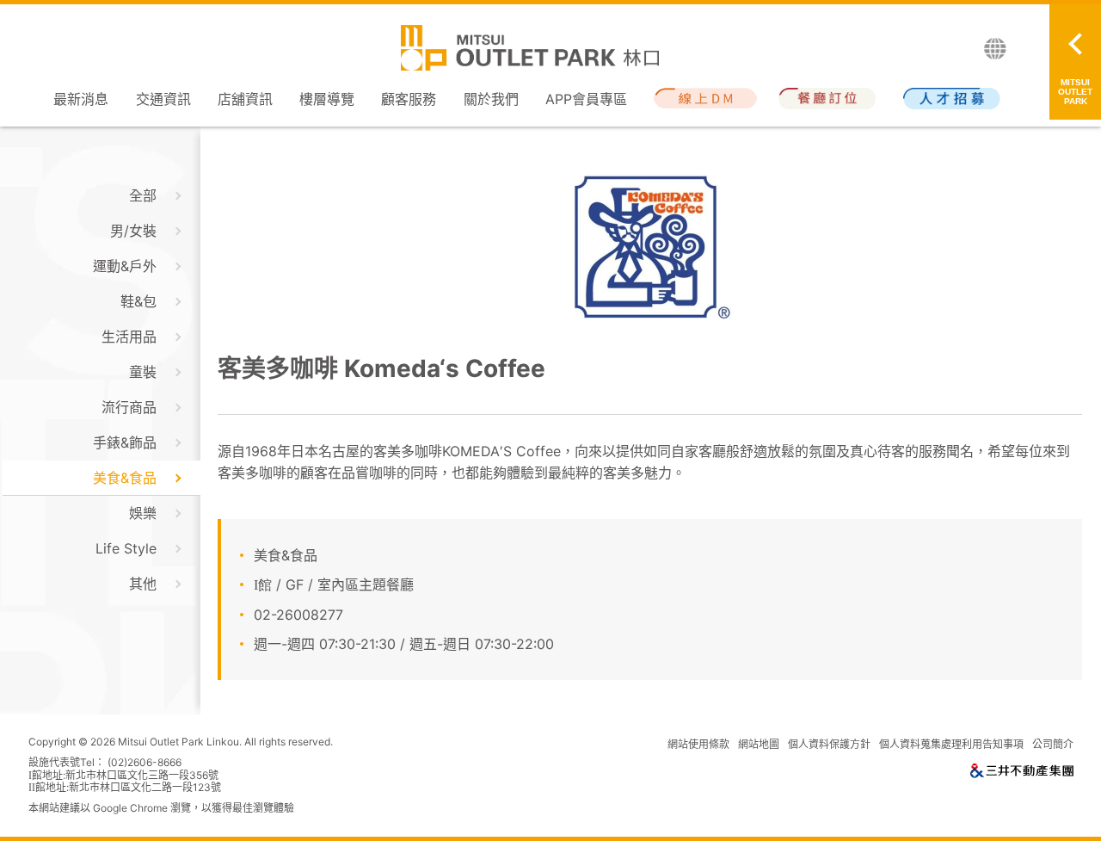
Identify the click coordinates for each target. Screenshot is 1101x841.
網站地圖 (758, 744)
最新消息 (80, 99)
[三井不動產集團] (1021, 773)
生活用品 (129, 336)
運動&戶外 (125, 266)
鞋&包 (138, 301)
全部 (143, 195)
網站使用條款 (698, 744)
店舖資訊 (245, 99)
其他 (143, 583)
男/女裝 (133, 230)
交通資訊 (163, 99)
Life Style (126, 548)
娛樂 (143, 513)
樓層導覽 (326, 99)
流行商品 (129, 407)
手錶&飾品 (125, 442)
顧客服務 (408, 99)
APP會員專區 (586, 99)
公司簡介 (1052, 744)
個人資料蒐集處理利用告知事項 (951, 744)
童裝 (143, 371)
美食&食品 (125, 477)
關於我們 (491, 99)
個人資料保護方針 (829, 744)
